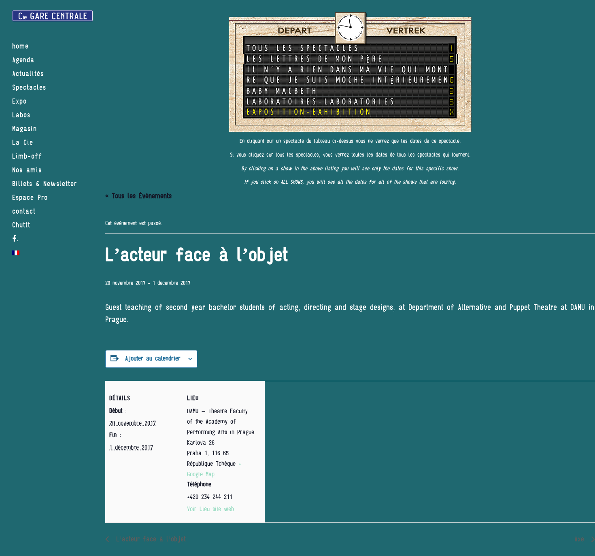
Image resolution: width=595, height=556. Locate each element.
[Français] (52, 253)
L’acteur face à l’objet (149, 539)
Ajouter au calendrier (153, 358)
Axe (580, 539)
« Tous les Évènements (138, 196)
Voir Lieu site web (210, 509)
